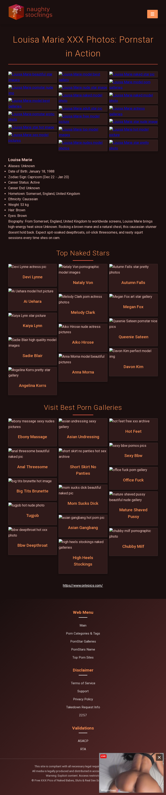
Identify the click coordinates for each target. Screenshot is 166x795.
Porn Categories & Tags (83, 633)
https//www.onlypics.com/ (83, 585)
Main (83, 625)
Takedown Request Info (83, 707)
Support (83, 691)
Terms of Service (83, 683)
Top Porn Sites (83, 657)
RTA (83, 749)
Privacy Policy (83, 699)
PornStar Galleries (83, 641)
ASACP (83, 741)
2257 (83, 715)
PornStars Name (83, 649)
